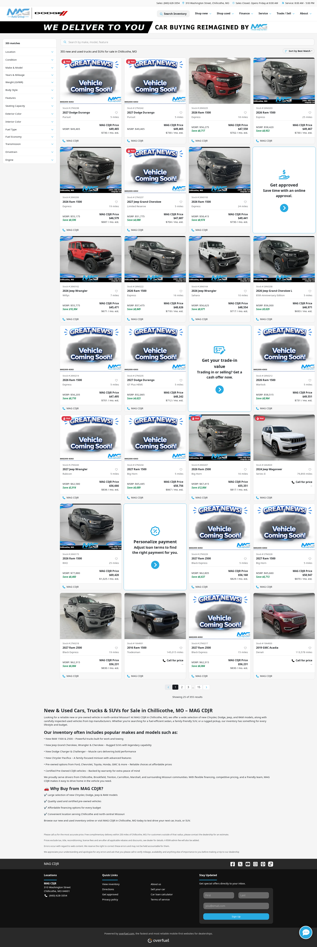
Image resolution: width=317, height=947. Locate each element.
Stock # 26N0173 (71, 554)
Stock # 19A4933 (264, 643)
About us (156, 884)
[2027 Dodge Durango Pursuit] (91, 81)
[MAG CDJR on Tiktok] (269, 863)
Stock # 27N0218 (71, 643)
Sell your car (158, 889)
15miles (243, 652)
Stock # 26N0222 (135, 286)
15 (198, 687)
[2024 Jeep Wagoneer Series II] (284, 438)
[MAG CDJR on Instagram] (254, 863)
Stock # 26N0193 (200, 197)
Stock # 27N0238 (71, 108)
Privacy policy (110, 899)
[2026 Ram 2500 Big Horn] (219, 438)
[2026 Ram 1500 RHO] (91, 527)
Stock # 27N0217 (200, 643)
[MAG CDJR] (37, 13)
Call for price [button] (304, 482)
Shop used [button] (223, 13)
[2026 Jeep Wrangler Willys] (91, 259)
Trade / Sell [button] (284, 13)
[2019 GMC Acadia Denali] (284, 616)
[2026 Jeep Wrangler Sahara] (219, 259)
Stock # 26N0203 (264, 108)
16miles (178, 295)
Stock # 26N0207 (200, 464)
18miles (243, 117)
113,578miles (304, 652)
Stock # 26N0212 (264, 375)
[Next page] (206, 687)
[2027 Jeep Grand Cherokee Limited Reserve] (155, 170)
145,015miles (175, 652)
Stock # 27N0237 (135, 197)
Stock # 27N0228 (264, 554)
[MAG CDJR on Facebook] (231, 863)
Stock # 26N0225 (200, 108)
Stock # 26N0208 (264, 286)
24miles (243, 206)
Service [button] (263, 13)
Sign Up (236, 916)
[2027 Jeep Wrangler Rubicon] (91, 438)
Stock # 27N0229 (200, 554)
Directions (108, 889)
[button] (206, 3)
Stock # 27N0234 (135, 464)
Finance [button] (244, 13)
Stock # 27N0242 (135, 108)
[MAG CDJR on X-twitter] (239, 863)
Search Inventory (175, 14)
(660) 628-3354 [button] (58, 895)
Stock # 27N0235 (135, 375)
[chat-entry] (305, 932)
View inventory (111, 884)
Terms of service (160, 899)
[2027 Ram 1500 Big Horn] (155, 438)
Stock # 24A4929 (264, 464)
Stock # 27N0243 (71, 464)
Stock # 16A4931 (135, 643)
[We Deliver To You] (158, 27)
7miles (114, 295)
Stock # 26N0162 (71, 286)
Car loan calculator (162, 894)
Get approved (110, 894)
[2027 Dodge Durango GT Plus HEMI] (155, 348)
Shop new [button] (201, 13)
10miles (243, 295)
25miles (307, 117)
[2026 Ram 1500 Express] (219, 81)
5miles (114, 117)
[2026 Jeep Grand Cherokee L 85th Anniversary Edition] (284, 259)
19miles (114, 206)
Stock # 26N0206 (71, 197)
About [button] (304, 13)
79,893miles (304, 473)
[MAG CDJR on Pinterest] (261, 863)
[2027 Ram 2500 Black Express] (219, 527)
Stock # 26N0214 (71, 375)
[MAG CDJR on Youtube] (246, 863)
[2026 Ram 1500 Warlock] (284, 348)
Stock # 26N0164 (200, 286)
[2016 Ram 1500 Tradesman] (155, 616)
